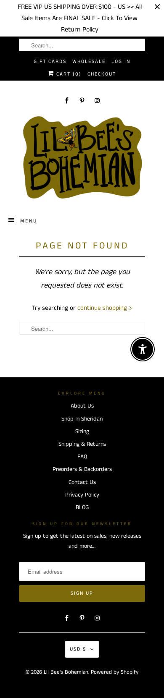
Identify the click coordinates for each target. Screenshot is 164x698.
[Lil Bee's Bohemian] (82, 157)
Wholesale (89, 61)
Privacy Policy (82, 495)
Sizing (82, 431)
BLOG (82, 507)
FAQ (82, 456)
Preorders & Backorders (82, 469)
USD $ (78, 649)
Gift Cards (50, 61)
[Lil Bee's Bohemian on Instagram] (97, 100)
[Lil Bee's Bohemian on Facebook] (66, 100)
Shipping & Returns (82, 444)
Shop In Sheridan (82, 419)
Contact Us (82, 482)
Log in (120, 61)
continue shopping (103, 307)
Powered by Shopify (114, 672)
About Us (82, 406)
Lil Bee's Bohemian (66, 672)
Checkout (101, 74)
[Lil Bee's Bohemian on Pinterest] (82, 100)
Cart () (68, 74)
